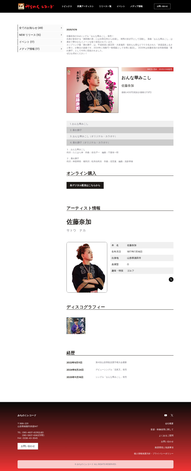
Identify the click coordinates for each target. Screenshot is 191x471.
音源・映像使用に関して (162, 429)
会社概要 (169, 423)
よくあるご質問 (166, 435)
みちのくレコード (27, 415)
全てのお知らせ (28, 28)
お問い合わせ (162, 6)
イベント (24, 42)
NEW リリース (27, 35)
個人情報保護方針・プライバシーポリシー (153, 453)
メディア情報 (27, 49)
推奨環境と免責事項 (164, 447)
